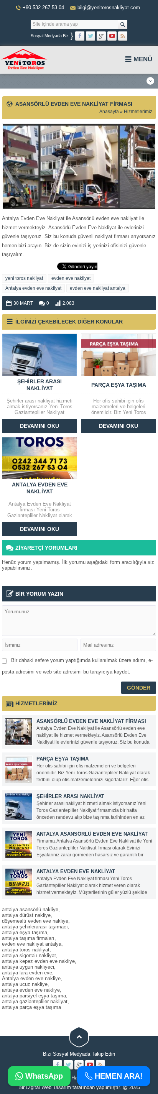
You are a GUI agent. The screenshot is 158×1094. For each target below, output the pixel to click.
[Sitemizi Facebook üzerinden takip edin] (79, 36)
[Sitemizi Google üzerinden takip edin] (101, 36)
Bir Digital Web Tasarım (44, 1087)
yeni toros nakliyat (24, 278)
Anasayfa (109, 111)
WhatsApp (43, 1076)
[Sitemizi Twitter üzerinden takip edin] (90, 36)
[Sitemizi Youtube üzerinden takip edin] (112, 36)
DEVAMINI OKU (39, 426)
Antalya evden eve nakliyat (33, 288)
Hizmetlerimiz (138, 111)
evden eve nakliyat (71, 278)
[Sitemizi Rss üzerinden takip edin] (122, 36)
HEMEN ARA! (117, 1076)
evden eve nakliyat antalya (97, 288)
